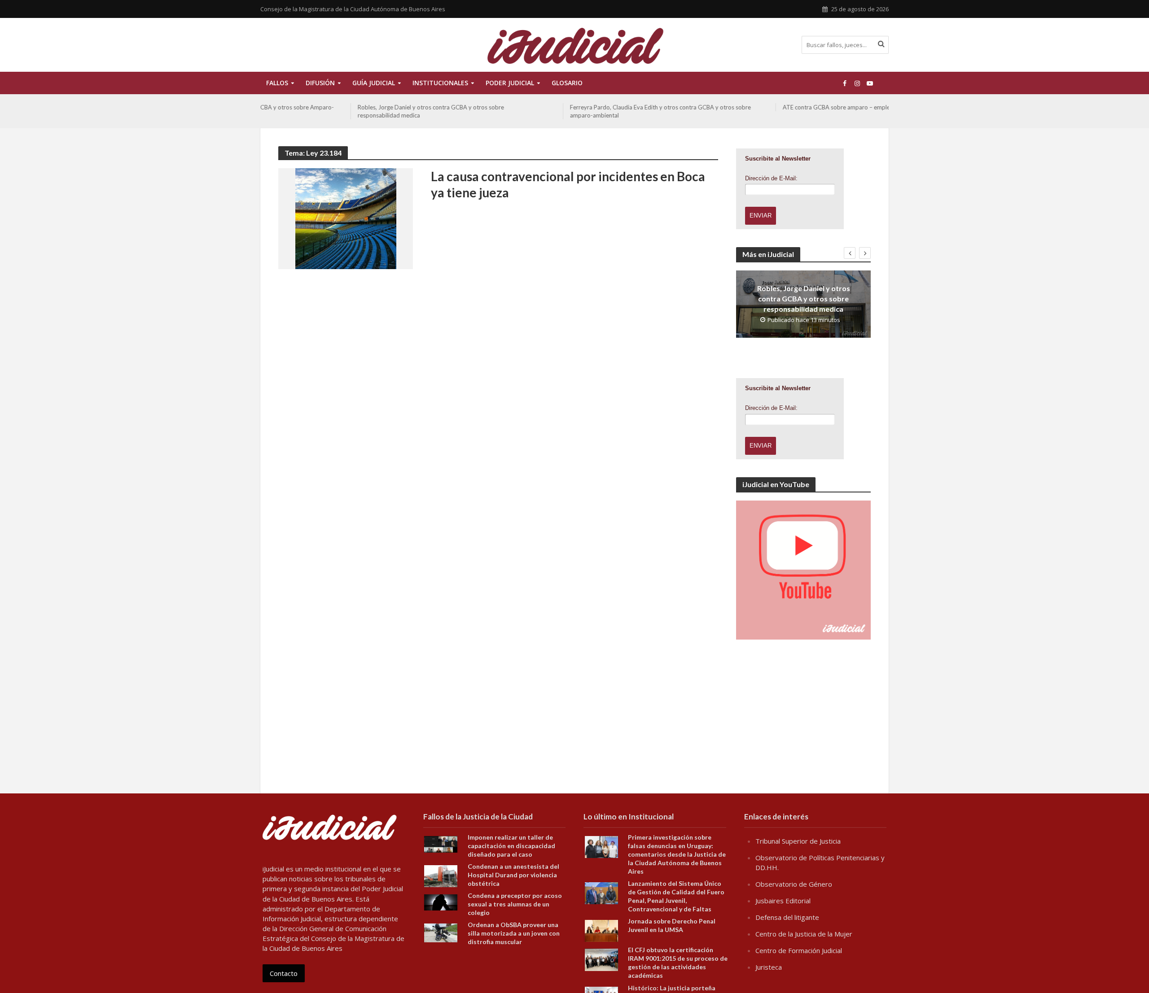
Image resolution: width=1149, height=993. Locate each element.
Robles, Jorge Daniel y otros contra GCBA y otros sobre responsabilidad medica (341, 111)
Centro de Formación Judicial (798, 950)
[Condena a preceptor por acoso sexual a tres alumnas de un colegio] (440, 901)
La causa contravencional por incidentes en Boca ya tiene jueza (568, 184)
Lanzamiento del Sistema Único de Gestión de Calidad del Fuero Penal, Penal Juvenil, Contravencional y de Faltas (676, 896)
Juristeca (768, 967)
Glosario (567, 82)
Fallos (277, 82)
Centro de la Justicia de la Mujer (803, 933)
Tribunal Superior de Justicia (798, 840)
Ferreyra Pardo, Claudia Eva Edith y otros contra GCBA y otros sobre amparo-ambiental (570, 111)
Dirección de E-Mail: (771, 178)
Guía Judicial (373, 82)
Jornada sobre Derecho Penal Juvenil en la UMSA (671, 925)
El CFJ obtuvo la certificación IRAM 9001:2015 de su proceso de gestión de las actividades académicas (678, 962)
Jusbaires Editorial (783, 900)
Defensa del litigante (787, 917)
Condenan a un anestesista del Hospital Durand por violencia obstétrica (513, 874)
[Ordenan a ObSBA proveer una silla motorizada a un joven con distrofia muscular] (440, 932)
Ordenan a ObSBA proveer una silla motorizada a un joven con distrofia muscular (514, 933)
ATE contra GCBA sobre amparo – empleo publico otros (766, 107)
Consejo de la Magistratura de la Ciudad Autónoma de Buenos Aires (352, 9)
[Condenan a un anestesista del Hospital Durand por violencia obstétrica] (440, 875)
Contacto (284, 973)
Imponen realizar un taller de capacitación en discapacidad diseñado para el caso (511, 845)
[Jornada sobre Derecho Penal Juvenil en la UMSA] (601, 930)
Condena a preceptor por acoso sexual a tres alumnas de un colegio (515, 904)
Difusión (320, 82)
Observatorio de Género (793, 884)
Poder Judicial (510, 82)
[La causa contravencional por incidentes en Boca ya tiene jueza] (345, 218)
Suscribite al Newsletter (778, 158)
